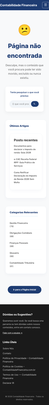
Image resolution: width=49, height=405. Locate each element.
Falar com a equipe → (12, 333)
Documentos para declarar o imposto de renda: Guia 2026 (25, 149)
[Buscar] (35, 104)
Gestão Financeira (19, 223)
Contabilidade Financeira (18, 5)
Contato (7, 353)
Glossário (14, 253)
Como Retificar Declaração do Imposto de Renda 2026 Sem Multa (25, 177)
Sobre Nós (8, 348)
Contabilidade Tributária (22, 263)
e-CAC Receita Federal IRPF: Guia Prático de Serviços (25, 162)
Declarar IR (8, 383)
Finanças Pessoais (19, 243)
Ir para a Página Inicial (24, 289)
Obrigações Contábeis (21, 233)
